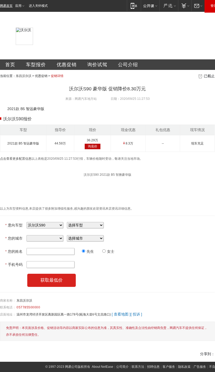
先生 (90, 251)
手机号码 (14, 264)
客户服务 (169, 367)
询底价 (92, 146)
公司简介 (122, 367)
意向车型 (14, 225)
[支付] (184, 5)
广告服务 (200, 367)
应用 (18, 6)
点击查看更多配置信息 (15, 159)
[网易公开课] (150, 5)
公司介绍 (128, 64)
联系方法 (138, 367)
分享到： (207, 354)
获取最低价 (51, 280)
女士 (110, 251)
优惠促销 (67, 64)
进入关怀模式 (38, 6)
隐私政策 (184, 367)
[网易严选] (168, 5)
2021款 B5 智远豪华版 (23, 143)
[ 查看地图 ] (121, 314)
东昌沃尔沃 (23, 76)
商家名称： (8, 300)
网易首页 (6, 6)
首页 (10, 64)
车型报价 (36, 64)
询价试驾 (97, 64)
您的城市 (14, 238)
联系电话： (8, 307)
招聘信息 (153, 367)
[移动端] (134, 5)
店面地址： (8, 314)
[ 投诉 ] (136, 314)
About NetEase (102, 367)
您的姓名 (14, 251)
